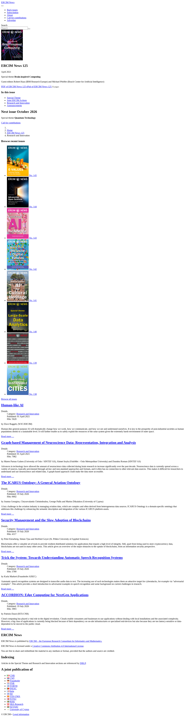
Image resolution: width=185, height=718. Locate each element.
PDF (13, 86)
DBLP (83, 663)
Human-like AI (12, 405)
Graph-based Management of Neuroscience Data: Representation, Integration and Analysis (68, 442)
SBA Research (16, 704)
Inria (12, 691)
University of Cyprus (19, 709)
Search (4, 25)
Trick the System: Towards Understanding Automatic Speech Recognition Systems (62, 557)
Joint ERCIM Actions (17, 100)
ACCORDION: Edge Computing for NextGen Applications (44, 595)
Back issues (12, 10)
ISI (11, 694)
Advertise (11, 20)
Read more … (7, 436)
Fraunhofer (15, 681)
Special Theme (14, 97)
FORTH (13, 686)
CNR (12, 675)
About (10, 15)
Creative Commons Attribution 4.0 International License (58, 646)
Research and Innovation (18, 103)
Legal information (21, 714)
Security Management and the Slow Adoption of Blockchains (46, 520)
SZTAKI (14, 707)
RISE (12, 701)
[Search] (29, 28)
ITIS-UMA (15, 696)
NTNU (13, 699)
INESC (13, 688)
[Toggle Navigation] (2, 5)
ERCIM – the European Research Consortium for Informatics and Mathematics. (65, 641)
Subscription (12, 12)
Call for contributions (16, 17)
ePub (38, 86)
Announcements (14, 105)
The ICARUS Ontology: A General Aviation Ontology (40, 483)
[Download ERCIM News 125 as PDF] (12, 59)
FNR (12, 683)
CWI (12, 678)
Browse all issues (9, 399)
